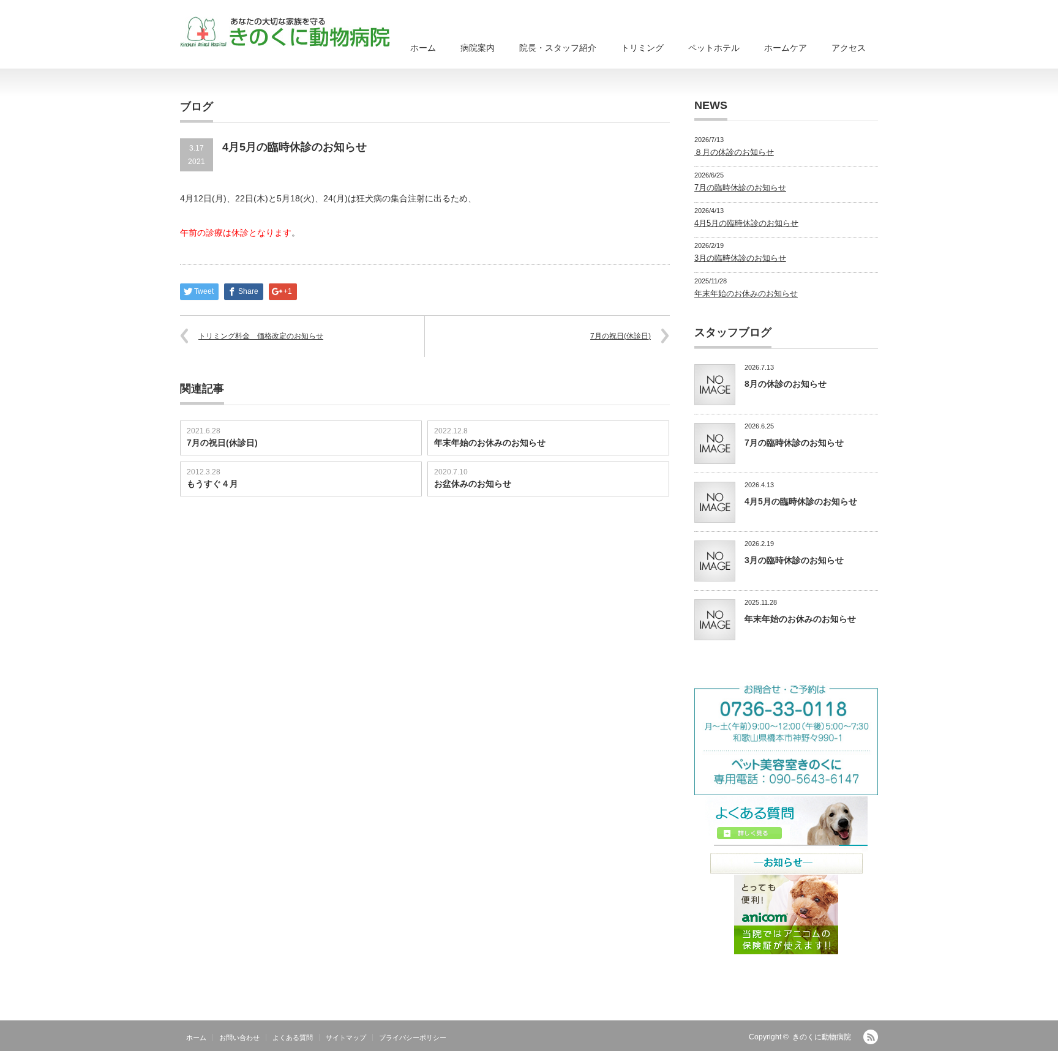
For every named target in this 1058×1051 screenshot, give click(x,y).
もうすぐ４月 (212, 483)
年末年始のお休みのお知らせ (490, 442)
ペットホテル (714, 48)
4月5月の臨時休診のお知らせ (746, 223)
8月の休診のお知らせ (786, 384)
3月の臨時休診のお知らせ (740, 258)
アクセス (848, 48)
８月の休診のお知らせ (734, 152)
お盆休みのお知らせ (472, 483)
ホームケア (785, 48)
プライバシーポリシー (412, 1037)
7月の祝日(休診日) (620, 336)
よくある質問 (292, 1037)
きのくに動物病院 (821, 1037)
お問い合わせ (239, 1037)
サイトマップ (346, 1037)
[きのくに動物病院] (285, 32)
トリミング (642, 48)
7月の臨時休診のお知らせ (740, 187)
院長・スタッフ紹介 (557, 48)
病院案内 (477, 48)
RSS (870, 1037)
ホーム (423, 48)
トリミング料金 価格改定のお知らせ (260, 336)
